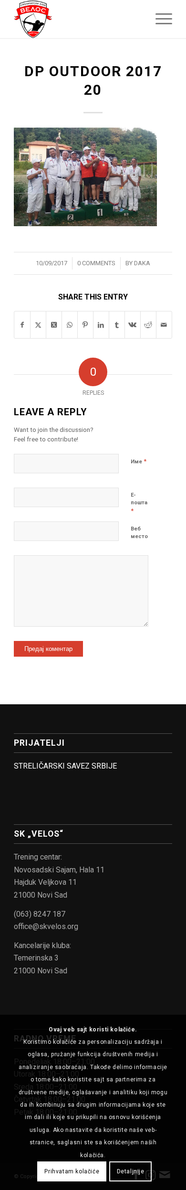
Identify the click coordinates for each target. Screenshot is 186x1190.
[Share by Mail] (164, 324)
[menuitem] (159, 19)
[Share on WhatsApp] (69, 324)
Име (138, 461)
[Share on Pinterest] (85, 324)
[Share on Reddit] (148, 324)
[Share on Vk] (132, 324)
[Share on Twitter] (38, 324)
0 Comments (96, 263)
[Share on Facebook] (22, 324)
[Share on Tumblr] (116, 324)
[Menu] (159, 19)
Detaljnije (131, 1171)
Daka (142, 263)
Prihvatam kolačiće (71, 1171)
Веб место (139, 533)
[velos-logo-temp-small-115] (77, 19)
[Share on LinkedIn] (101, 324)
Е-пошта (139, 503)
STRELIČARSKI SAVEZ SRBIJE (65, 765)
